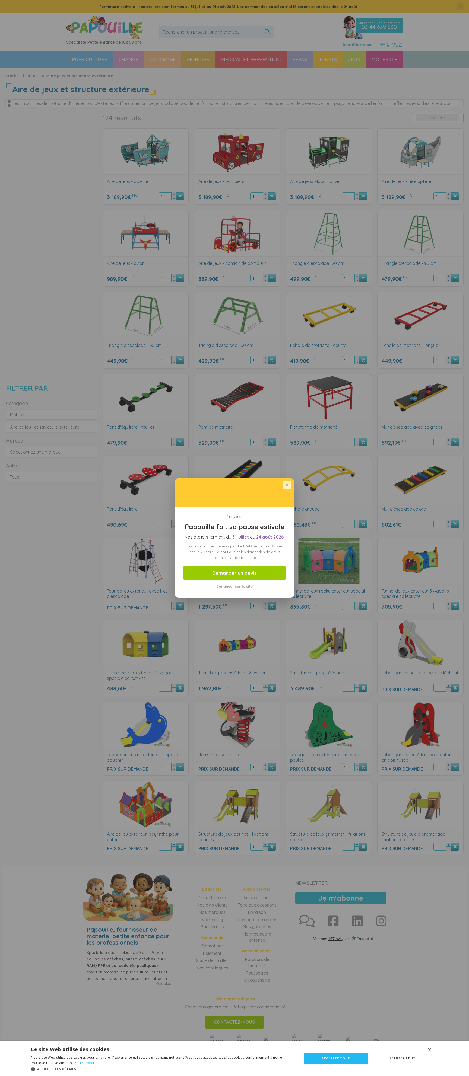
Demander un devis (234, 573)
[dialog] (234, 1058)
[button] (162, 1069)
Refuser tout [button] (402, 1058)
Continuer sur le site (234, 586)
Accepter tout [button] (335, 1058)
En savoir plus (91, 1063)
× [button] (429, 1050)
